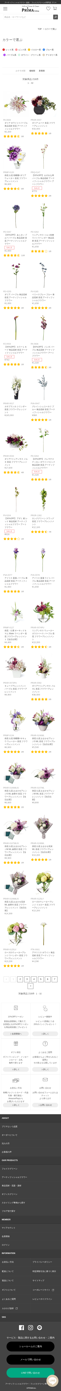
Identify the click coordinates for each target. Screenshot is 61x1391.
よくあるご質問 (9, 1299)
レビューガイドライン (42, 1299)
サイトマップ (38, 1280)
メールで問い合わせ (30, 1359)
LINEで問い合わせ (30, 1372)
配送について (8, 1271)
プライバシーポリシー (42, 1262)
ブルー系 (50, 50)
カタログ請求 (9, 1308)
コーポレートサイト (42, 1290)
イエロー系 (36, 50)
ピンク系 (22, 50)
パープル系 (11, 55)
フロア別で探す (8, 1211)
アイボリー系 (51, 55)
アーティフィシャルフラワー (14, 1177)
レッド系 (10, 50)
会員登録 (6, 1236)
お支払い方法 (8, 1262)
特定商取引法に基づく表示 (44, 1271)
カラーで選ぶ (51, 29)
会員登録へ (17, 1034)
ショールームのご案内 (30, 1346)
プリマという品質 (9, 1126)
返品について (8, 1280)
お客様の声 (7, 1152)
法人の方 (6, 1143)
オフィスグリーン (9, 1194)
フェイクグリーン (9, 1169)
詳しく (46, 1034)
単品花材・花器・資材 (11, 1185)
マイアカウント (8, 1228)
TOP (40, 29)
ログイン (6, 1245)
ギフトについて (9, 1290)
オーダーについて (9, 1135)
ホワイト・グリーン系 (31, 55)
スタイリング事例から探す (13, 1203)
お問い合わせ (46, 1105)
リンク (16, 112)
